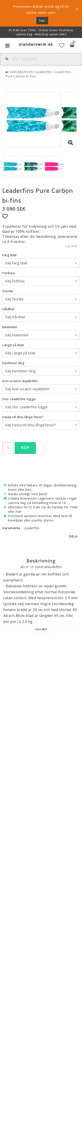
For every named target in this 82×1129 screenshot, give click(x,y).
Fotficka (8, 273)
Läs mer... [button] (72, 246)
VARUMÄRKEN (21, 72)
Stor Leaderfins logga (19, 399)
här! (42, 20)
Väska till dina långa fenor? (23, 417)
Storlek (7, 291)
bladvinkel (9, 327)
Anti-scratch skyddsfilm (20, 381)
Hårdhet (8, 309)
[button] (62, 45)
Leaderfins (43, 72)
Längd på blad (13, 345)
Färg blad (9, 255)
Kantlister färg (13, 363)
